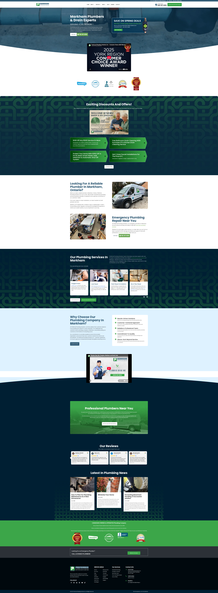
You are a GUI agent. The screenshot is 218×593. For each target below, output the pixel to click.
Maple (95, 574)
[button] (144, 297)
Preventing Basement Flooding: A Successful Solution (133, 496)
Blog (108, 4)
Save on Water (115, 576)
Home (88, 4)
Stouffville (105, 571)
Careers (112, 4)
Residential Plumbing (116, 569)
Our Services (75, 299)
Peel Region (96, 581)
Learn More (109, 166)
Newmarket (96, 578)
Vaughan (104, 576)
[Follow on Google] (79, 583)
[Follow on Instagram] (74, 583)
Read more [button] (74, 462)
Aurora (95, 569)
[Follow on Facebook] (71, 583)
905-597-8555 (134, 553)
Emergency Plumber (116, 571)
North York (96, 580)
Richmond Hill (105, 569)
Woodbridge (105, 578)
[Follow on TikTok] (85, 583)
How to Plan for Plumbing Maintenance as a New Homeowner (81, 496)
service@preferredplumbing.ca (134, 582)
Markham (96, 576)
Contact (118, 4)
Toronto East (105, 574)
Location (130, 569)
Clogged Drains (75, 283)
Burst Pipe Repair (136, 284)
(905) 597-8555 (131, 577)
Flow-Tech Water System (117, 574)
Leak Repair (94, 284)
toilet (115, 288)
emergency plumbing (123, 232)
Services (98, 4)
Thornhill (104, 573)
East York (96, 571)
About (92, 4)
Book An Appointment (175, 4)
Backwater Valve (115, 573)
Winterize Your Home (106, 495)
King (95, 573)
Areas (103, 4)
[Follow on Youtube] (82, 583)
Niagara (104, 580)
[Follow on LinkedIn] (77, 583)
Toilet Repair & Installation (118, 284)
